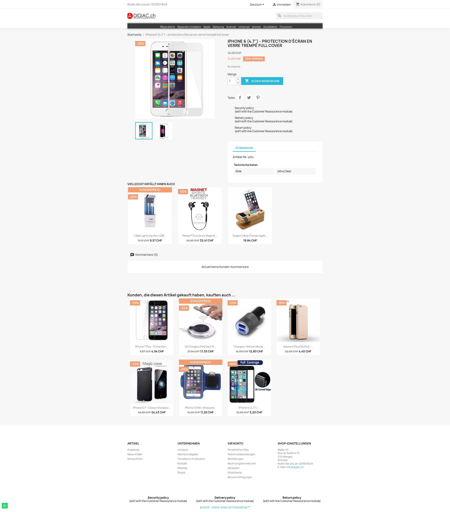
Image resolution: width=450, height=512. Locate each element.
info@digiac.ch (295, 467)
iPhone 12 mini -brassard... (200, 407)
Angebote (133, 449)
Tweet (248, 97)
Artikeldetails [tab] (244, 148)
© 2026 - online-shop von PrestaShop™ (225, 507)
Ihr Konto (235, 443)
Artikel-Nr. (240, 157)
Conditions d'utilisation (191, 459)
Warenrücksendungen (241, 454)
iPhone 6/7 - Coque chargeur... (152, 407)
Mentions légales (188, 454)
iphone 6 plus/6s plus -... (298, 346)
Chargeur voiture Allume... (249, 346)
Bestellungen (236, 459)
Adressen (233, 468)
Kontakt (182, 463)
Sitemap (182, 468)
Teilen (239, 97)
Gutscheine (235, 472)
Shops (181, 472)
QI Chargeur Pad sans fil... (200, 346)
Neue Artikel (134, 454)
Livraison (183, 449)
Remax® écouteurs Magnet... (199, 235)
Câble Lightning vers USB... (150, 235)
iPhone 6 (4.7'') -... (249, 407)
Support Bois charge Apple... (250, 235)
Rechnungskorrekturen (242, 463)
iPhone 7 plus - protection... (151, 346)
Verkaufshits (135, 459)
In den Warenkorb (262, 81)
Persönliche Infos (238, 449)
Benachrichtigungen (240, 477)
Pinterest (257, 97)
